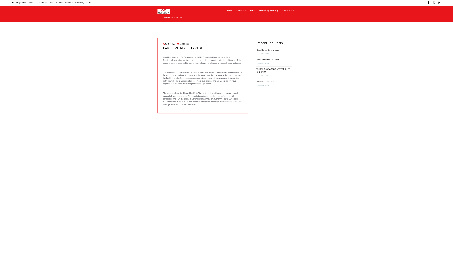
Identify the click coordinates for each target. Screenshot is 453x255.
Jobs (252, 11)
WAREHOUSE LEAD (265, 82)
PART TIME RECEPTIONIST (183, 48)
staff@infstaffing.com (24, 3)
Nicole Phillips (170, 44)
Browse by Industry (269, 11)
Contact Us (288, 11)
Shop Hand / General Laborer (268, 50)
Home (229, 11)
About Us (241, 11)
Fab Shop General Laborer (267, 60)
